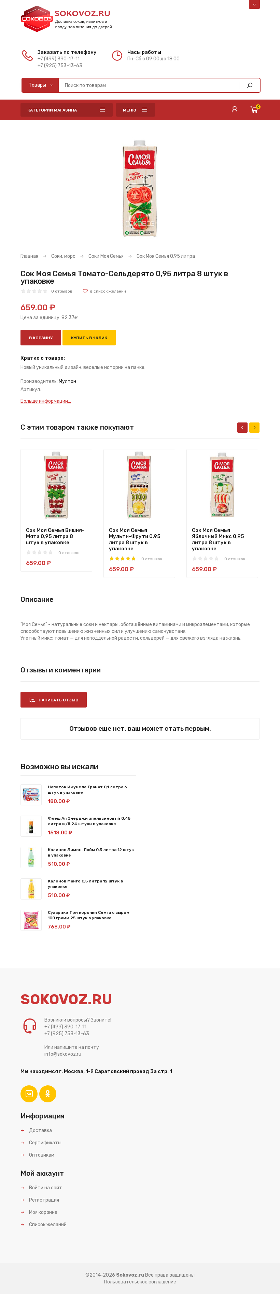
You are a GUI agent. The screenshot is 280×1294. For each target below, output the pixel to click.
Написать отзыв (58, 700)
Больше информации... (45, 401)
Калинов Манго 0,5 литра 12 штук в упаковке (85, 884)
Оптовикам (41, 1155)
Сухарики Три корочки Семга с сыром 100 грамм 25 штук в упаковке (88, 915)
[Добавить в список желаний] (104, 291)
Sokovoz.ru (130, 1275)
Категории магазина (52, 110)
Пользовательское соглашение (140, 1282)
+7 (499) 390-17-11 (59, 59)
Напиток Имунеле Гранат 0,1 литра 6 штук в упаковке (87, 790)
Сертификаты (44, 1143)
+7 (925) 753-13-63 (60, 66)
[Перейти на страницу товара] (56, 484)
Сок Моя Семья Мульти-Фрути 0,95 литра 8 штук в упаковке (134, 539)
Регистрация (43, 1200)
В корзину (41, 338)
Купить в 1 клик (89, 338)
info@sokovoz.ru (62, 1054)
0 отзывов (61, 291)
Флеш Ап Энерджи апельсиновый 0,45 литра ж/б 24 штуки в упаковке (89, 821)
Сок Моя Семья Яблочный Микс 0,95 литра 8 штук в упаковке (218, 539)
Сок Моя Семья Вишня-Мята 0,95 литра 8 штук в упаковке (55, 536)
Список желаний (47, 1225)
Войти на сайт (45, 1188)
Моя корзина (42, 1212)
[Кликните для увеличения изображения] (140, 188)
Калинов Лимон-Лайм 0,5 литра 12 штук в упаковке (91, 852)
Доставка (40, 1130)
